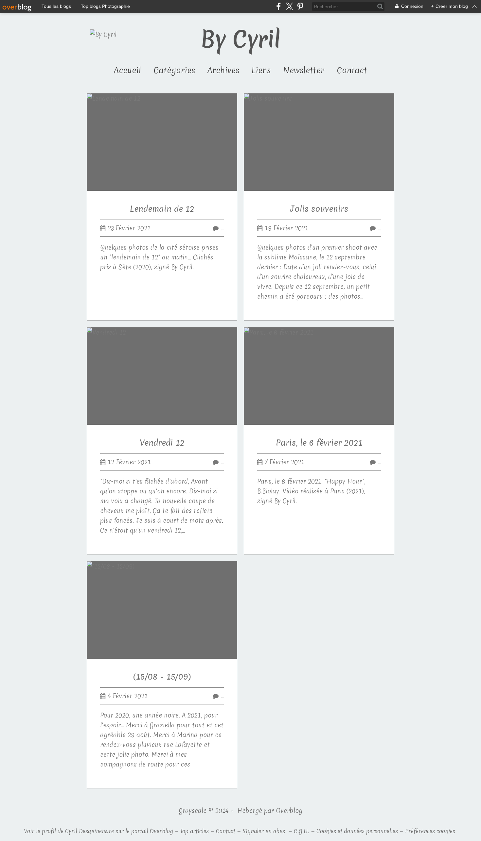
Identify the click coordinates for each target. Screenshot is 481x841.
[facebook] (279, 6)
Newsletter (303, 70)
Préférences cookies (430, 831)
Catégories (174, 70)
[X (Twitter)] (289, 6)
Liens (261, 70)
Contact (352, 70)
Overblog (289, 810)
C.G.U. (301, 831)
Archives (223, 70)
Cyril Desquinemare (89, 831)
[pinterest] (300, 6)
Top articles (194, 831)
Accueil (127, 70)
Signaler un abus (264, 831)
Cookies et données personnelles (357, 831)
